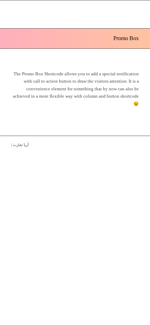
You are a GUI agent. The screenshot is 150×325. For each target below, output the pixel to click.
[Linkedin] (112, 144)
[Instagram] (123, 144)
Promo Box (126, 38)
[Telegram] (133, 144)
